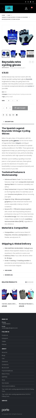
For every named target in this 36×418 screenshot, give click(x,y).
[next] (33, 62)
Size (3, 100)
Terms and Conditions (8, 386)
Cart (3, 358)
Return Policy (6, 374)
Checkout (5, 361)
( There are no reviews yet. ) (17, 68)
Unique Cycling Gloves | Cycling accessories (19, 94)
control (30, 86)
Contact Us (5, 364)
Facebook (3, 114)
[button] (3, 8)
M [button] (8, 100)
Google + (13, 114)
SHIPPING (4, 377)
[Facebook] (26, 2)
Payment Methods (7, 371)
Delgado (18, 143)
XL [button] (17, 100)
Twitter (6, 114)
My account (5, 368)
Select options (14, 289)
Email (16, 114)
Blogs (3, 355)
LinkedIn (10, 114)
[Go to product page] (9, 294)
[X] (28, 2)
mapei (11, 96)
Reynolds (29, 79)
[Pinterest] (30, 2)
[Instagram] (33, 2)
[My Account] (26, 8)
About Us (4, 352)
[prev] (30, 62)
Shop (3, 380)
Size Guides (5, 383)
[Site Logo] (9, 8)
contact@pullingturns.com (10, 328)
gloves (7, 96)
